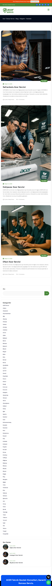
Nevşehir (5, 479)
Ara (4, 289)
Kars (4, 430)
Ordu (4, 485)
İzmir (4, 419)
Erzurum (5, 389)
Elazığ (4, 384)
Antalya (5, 327)
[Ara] (48, 577)
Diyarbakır (5, 376)
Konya (4, 452)
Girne (4, 400)
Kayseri (5, 436)
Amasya (5, 321)
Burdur (4, 360)
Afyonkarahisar (7, 313)
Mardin (4, 468)
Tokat (4, 515)
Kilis (4, 438)
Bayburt (5, 346)
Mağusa (5, 460)
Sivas (4, 506)
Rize (4, 490)
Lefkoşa (5, 457)
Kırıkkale (5, 441)
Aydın (4, 335)
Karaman (5, 428)
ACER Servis (6, 305)
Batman (5, 343)
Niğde (4, 482)
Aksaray (5, 319)
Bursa (4, 362)
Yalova (4, 528)
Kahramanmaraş (7, 422)
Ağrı (4, 316)
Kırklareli (5, 444)
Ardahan (5, 330)
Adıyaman (5, 311)
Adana (4, 308)
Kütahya (5, 455)
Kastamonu (6, 433)
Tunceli (5, 520)
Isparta (4, 414)
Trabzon (5, 517)
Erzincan (5, 387)
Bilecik (4, 349)
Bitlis (4, 354)
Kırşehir (5, 447)
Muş (4, 476)
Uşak (4, 523)
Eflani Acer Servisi (12, 261)
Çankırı (4, 368)
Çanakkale (5, 365)
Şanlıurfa (5, 498)
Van (4, 525)
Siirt (4, 501)
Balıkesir (5, 338)
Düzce (4, 379)
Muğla (4, 474)
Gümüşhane (6, 403)
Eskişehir (5, 392)
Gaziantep (5, 395)
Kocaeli (5, 449)
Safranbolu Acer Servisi (14, 87)
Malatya (5, 463)
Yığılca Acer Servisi (15, 547)
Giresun (5, 398)
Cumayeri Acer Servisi (16, 555)
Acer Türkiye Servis (10, 99)
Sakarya (5, 493)
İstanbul (5, 417)
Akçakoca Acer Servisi (16, 562)
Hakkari (5, 406)
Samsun (5, 495)
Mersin (4, 471)
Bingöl (4, 351)
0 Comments (21, 99)
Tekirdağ (5, 512)
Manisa (4, 466)
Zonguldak (5, 534)
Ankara (4, 324)
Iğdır (4, 411)
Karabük (44, 81)
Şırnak (4, 509)
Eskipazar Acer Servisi (14, 187)
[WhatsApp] (48, 582)
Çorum (4, 370)
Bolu (4, 357)
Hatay (4, 408)
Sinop (4, 504)
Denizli (4, 373)
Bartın (4, 341)
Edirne (4, 381)
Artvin (4, 332)
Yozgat (4, 531)
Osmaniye (5, 487)
